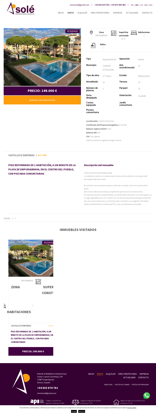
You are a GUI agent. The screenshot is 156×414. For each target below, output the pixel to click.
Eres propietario (100, 12)
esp (137, 5)
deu (151, 5)
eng (146, 5)
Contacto (147, 12)
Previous (6, 57)
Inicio (61, 12)
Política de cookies (122, 385)
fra (132, 5)
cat (141, 5)
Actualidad (132, 12)
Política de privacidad (140, 385)
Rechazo (81, 411)
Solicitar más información (42, 100)
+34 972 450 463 (118, 5)
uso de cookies (131, 408)
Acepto (74, 411)
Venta (71, 12)
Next (79, 57)
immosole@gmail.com (79, 5)
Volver (7, 218)
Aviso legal (108, 385)
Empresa (117, 12)
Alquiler (82, 12)
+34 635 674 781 (102, 5)
